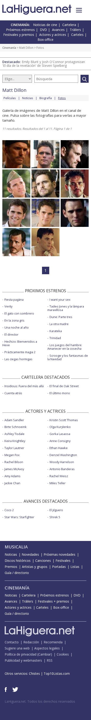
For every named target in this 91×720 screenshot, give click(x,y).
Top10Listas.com (57, 673)
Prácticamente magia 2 (19, 352)
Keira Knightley (14, 441)
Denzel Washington (63, 455)
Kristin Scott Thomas (63, 420)
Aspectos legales (47, 648)
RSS (49, 660)
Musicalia (16, 547)
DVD (43, 29)
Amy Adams (12, 476)
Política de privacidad (20, 654)
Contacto (12, 642)
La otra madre (59, 324)
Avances (58, 29)
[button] (79, 10)
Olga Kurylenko (60, 427)
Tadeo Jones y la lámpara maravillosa (65, 308)
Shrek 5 (54, 517)
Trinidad (55, 338)
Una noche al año (16, 327)
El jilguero (56, 510)
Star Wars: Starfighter (19, 517)
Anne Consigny (59, 441)
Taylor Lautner (14, 448)
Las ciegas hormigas (18, 359)
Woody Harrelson (61, 462)
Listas (74, 566)
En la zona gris (14, 320)
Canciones (43, 560)
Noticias (27, 98)
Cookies (63, 654)
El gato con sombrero (19, 313)
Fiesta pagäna (14, 299)
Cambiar (44, 654)
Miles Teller (57, 483)
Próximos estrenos (20, 29)
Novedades (30, 554)
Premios (11, 566)
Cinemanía (9, 48)
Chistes (34, 673)
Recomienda (53, 642)
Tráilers (75, 29)
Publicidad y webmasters (23, 660)
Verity (8, 306)
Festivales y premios (18, 34)
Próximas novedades (59, 554)
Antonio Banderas (62, 469)
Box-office (45, 39)
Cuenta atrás (13, 393)
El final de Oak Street (64, 386)
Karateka (55, 331)
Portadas (59, 566)
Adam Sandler (14, 420)
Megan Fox (12, 455)
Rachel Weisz (58, 476)
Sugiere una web (17, 648)
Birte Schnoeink (15, 427)
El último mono (59, 393)
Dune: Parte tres (60, 317)
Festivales (63, 560)
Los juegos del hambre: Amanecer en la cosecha (64, 347)
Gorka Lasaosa (59, 434)
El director (11, 334)
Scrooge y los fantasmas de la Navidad (67, 357)
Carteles (77, 34)
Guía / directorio (17, 572)
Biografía (45, 98)
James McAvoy (14, 469)
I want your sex (59, 299)
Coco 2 (9, 510)
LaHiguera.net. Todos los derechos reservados (40, 701)
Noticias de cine (45, 24)
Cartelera (69, 24)
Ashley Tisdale (14, 434)
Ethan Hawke (58, 448)
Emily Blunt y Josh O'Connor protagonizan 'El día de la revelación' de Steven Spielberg (43, 64)
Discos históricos (18, 560)
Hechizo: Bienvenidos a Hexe (19, 343)
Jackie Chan (12, 483)
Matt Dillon (26, 48)
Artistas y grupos (34, 566)
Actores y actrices (52, 34)
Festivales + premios (53, 601)
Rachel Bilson (13, 462)
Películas (10, 98)
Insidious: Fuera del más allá (24, 386)
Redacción (31, 642)
